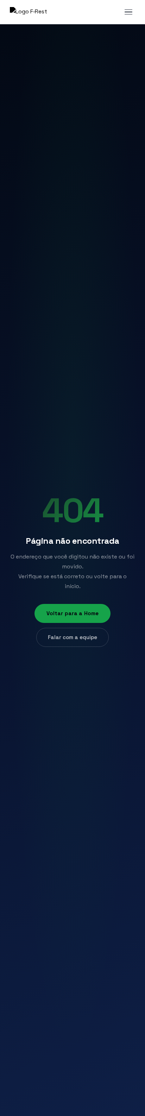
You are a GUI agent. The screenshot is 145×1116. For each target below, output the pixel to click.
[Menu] (128, 12)
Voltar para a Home (72, 613)
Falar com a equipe (72, 637)
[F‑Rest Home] (28, 12)
